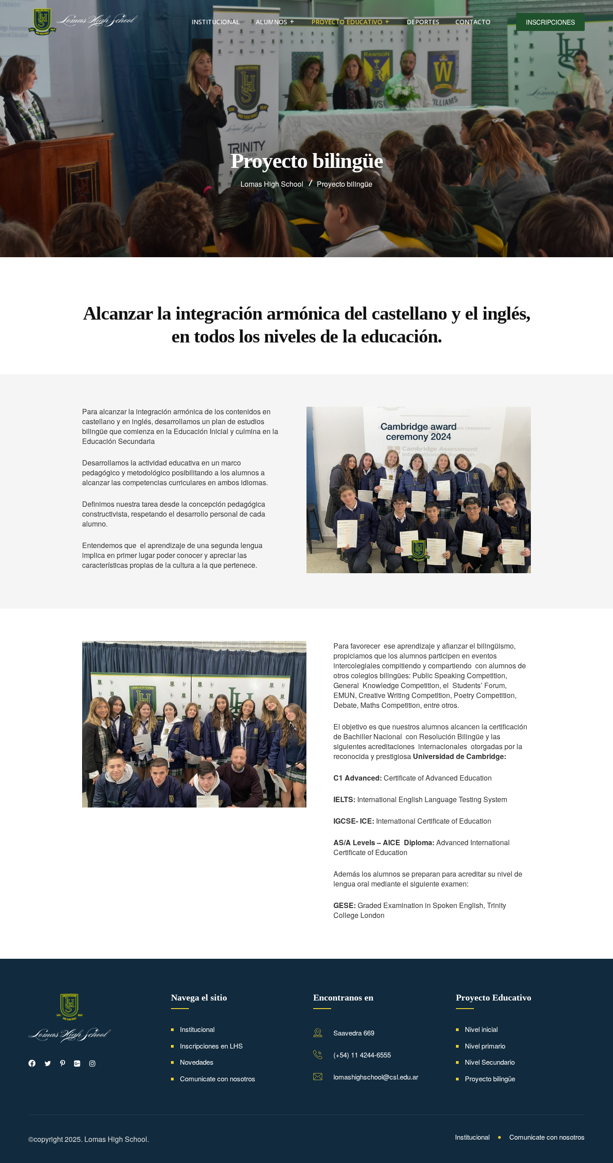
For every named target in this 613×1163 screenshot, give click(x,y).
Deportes (423, 22)
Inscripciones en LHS (211, 1045)
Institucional (216, 22)
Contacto (472, 22)
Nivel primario (485, 1045)
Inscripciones (550, 22)
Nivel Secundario (490, 1061)
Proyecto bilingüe (490, 1078)
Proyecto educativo (346, 22)
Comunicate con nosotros (217, 1078)
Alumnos (271, 22)
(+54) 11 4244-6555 (362, 1054)
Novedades (197, 1061)
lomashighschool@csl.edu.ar (375, 1076)
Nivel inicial (481, 1029)
